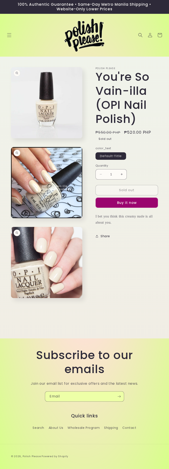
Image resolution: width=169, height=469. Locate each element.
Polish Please (32, 456)
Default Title (113, 157)
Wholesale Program (84, 428)
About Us (56, 428)
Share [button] (105, 236)
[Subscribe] (119, 396)
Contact (129, 428)
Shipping (111, 428)
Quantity (102, 166)
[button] (9, 35)
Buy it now (127, 202)
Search (38, 428)
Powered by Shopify (55, 456)
